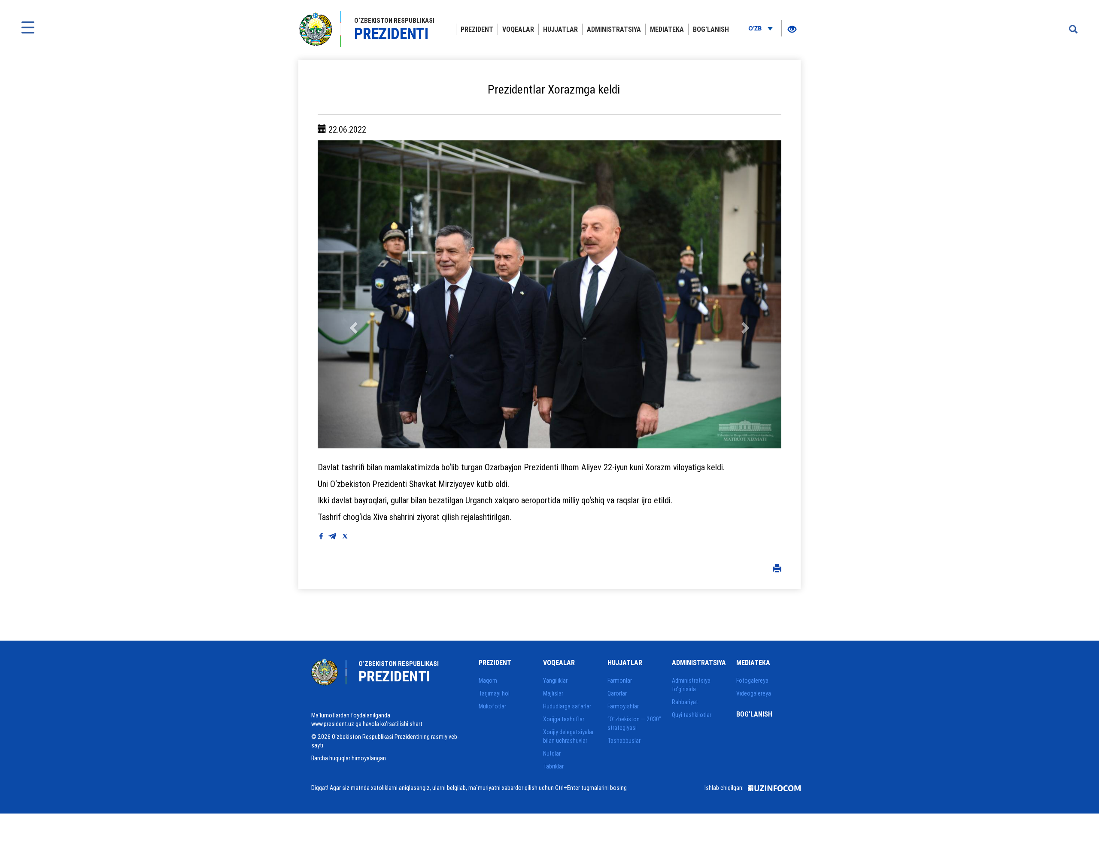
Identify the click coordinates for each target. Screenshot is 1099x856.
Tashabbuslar (624, 740)
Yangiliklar (555, 680)
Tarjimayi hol (494, 693)
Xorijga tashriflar (563, 719)
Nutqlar (552, 753)
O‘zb (755, 28)
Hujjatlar (560, 29)
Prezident (477, 29)
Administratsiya (614, 29)
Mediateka (667, 29)
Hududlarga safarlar (567, 706)
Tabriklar (553, 766)
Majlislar (553, 693)
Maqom (488, 680)
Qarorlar (617, 693)
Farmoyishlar (623, 706)
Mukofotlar (492, 706)
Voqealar (518, 29)
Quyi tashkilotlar (691, 715)
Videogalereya (753, 693)
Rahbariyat (685, 702)
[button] (352, 294)
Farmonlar (619, 680)
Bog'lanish (711, 29)
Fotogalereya (752, 680)
